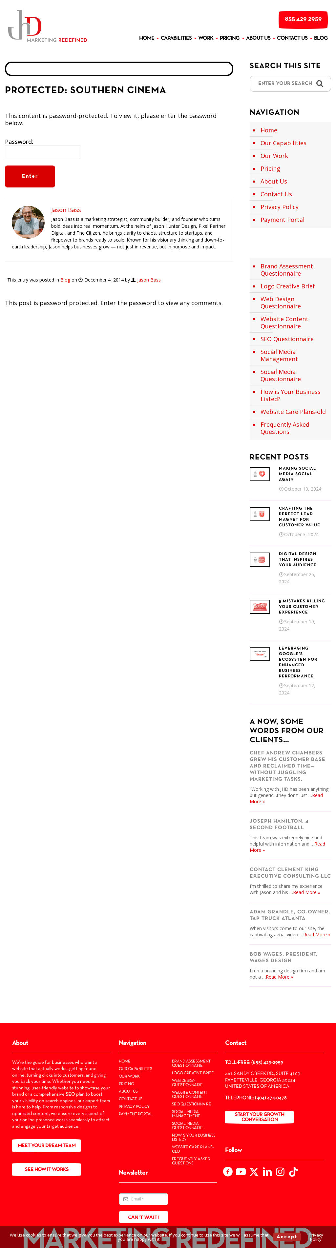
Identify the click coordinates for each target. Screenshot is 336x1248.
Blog (65, 280)
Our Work (274, 156)
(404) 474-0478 (271, 1098)
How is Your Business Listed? (291, 395)
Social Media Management (279, 355)
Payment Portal (282, 220)
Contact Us (276, 194)
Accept (287, 1237)
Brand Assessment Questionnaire (287, 269)
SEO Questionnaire (287, 339)
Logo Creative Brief (288, 286)
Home (269, 130)
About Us (274, 181)
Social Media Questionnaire (281, 375)
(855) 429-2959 (267, 1062)
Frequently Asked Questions (285, 428)
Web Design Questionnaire (281, 302)
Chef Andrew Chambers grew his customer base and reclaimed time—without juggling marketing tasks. (288, 766)
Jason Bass (149, 280)
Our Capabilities (283, 143)
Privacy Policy (280, 207)
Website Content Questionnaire (284, 322)
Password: (19, 142)
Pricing (270, 168)
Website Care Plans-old (293, 412)
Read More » (306, 892)
